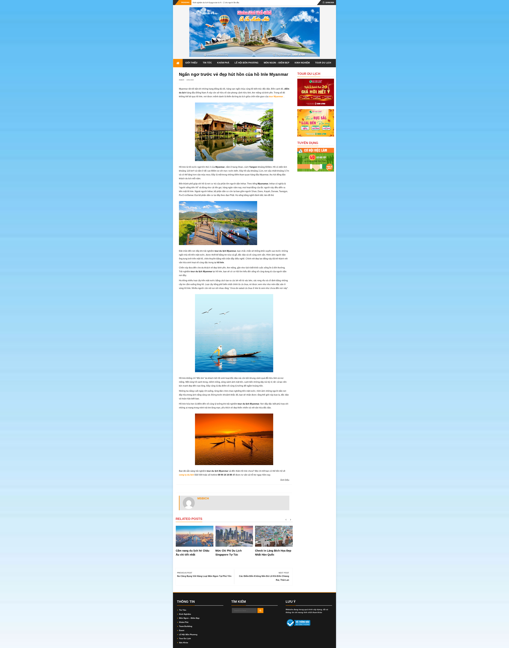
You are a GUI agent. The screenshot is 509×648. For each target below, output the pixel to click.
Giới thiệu (191, 63)
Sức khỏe (183, 643)
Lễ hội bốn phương (246, 63)
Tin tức (207, 63)
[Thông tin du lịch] (178, 63)
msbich (181, 80)
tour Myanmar (276, 96)
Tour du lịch (323, 63)
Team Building (185, 626)
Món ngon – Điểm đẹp (276, 63)
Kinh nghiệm (302, 63)
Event (181, 630)
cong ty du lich (186, 475)
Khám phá (223, 63)
